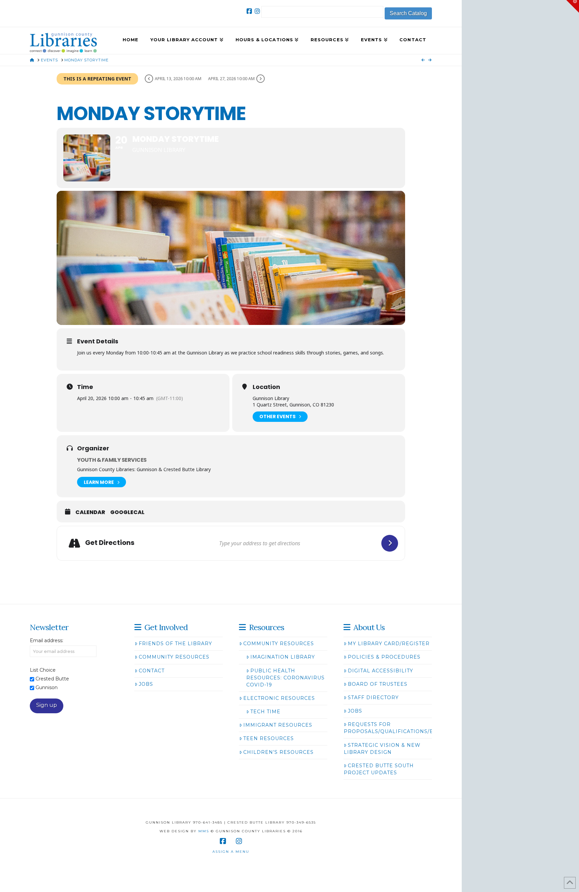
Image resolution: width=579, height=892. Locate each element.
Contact (152, 671)
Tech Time (265, 712)
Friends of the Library (175, 643)
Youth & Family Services (111, 460)
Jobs (146, 684)
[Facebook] (249, 11)
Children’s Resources (278, 752)
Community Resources (174, 657)
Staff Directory (373, 697)
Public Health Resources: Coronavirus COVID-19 (285, 678)
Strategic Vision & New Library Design (382, 748)
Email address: (46, 640)
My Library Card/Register (389, 643)
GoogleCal (127, 512)
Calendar (90, 512)
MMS (203, 831)
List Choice (43, 670)
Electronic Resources (279, 698)
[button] (572, 6)
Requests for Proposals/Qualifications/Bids (393, 727)
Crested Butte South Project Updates (379, 769)
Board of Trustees (377, 684)
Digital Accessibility (380, 671)
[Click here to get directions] (389, 543)
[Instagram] (257, 11)
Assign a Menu (230, 851)
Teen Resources (268, 738)
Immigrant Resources (277, 725)
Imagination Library (282, 657)
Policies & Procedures (384, 657)
